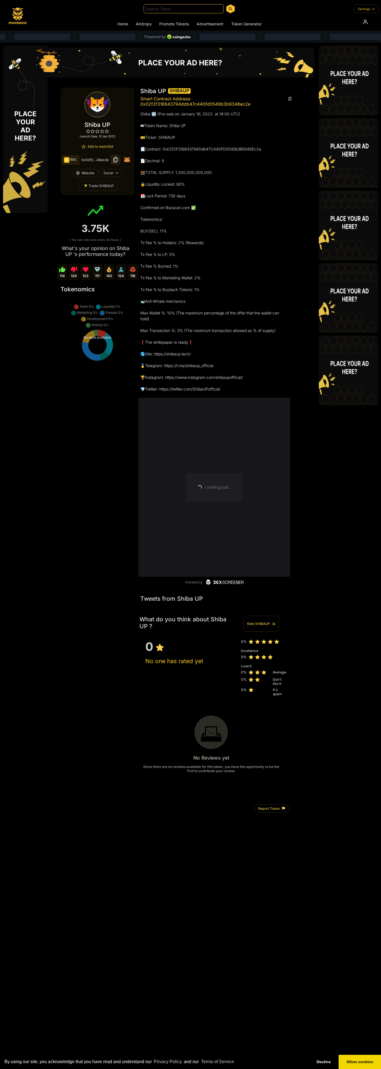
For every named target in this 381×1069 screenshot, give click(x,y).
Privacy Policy (168, 1061)
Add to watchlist (100, 146)
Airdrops (143, 23)
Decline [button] (324, 1062)
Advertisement (210, 23)
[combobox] (184, 8)
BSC (72, 159)
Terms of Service (217, 1061)
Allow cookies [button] (359, 1062)
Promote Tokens (174, 23)
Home (122, 23)
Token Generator (246, 23)
